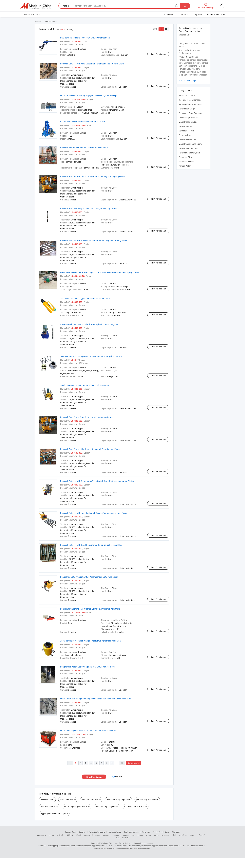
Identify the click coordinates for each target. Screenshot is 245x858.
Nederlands (165, 835)
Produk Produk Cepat (161, 832)
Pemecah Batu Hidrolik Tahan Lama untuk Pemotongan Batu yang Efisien (92, 176)
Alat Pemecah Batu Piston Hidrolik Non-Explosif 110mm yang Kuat (89, 324)
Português (116, 835)
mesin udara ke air (68, 799)
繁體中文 (69, 835)
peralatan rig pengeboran (147, 799)
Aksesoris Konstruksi (188, 95)
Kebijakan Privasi (114, 832)
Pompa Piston (185, 166)
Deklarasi (82, 832)
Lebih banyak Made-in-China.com (137, 832)
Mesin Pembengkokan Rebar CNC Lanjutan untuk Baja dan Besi (88, 730)
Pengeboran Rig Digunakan (118, 799)
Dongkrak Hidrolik (186, 130)
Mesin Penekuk (185, 126)
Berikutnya (133, 763)
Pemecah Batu (185, 135)
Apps (197, 14)
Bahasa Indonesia (122, 838)
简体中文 (60, 835)
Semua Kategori (31, 14)
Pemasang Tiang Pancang (190, 113)
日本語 (78, 835)
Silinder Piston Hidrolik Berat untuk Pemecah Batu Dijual (84, 385)
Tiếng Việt (201, 835)
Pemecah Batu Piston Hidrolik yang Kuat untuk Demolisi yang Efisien (90, 449)
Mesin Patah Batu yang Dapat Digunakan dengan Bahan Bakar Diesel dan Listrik (95, 698)
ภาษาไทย (183, 835)
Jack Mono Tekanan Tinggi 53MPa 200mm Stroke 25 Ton (85, 298)
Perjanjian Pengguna (97, 832)
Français (87, 835)
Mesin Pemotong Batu (188, 148)
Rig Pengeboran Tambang (190, 100)
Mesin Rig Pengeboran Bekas (77, 806)
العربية (156, 835)
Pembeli (167, 14)
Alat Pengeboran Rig (50, 806)
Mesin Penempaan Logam (190, 144)
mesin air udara (47, 799)
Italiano (126, 835)
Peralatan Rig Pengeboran (107, 806)
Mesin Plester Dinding (188, 122)
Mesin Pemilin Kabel (187, 139)
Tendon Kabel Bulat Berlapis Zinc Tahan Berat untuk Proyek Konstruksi (91, 356)
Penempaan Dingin (187, 108)
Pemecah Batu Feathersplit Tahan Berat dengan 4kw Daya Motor (88, 208)
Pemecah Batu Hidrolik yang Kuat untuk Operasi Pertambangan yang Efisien (93, 513)
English (51, 835)
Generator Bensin (186, 161)
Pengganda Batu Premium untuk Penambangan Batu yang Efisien (89, 577)
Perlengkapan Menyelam (189, 152)
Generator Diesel (186, 157)
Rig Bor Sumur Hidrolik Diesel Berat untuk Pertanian (82, 121)
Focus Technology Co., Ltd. (114, 843)
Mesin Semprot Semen (188, 117)
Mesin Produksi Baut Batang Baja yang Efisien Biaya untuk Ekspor (89, 95)
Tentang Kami (70, 832)
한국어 (148, 835)
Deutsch (106, 835)
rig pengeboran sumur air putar (54, 813)
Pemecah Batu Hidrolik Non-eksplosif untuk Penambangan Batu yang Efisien (93, 240)
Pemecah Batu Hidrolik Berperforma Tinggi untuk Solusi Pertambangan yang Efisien (97, 481)
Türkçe (192, 835)
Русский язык (137, 835)
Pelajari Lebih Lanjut (189, 80)
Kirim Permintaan (158, 54)
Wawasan (176, 832)
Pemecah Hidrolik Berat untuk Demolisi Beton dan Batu (84, 147)
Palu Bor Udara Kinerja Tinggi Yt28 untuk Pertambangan (85, 37)
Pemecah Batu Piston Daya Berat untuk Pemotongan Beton (86, 417)
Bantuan (184, 14)
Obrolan (118, 776)
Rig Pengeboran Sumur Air (190, 104)
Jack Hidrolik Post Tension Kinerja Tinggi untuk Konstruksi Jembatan (90, 640)
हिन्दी (174, 835)
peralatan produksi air (91, 799)
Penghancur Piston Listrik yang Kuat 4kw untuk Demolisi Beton (88, 666)
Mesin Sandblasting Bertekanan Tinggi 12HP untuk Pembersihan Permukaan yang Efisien (99, 272)
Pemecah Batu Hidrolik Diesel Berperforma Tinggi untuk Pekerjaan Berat (91, 545)
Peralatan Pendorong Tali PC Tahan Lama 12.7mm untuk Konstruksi (90, 608)
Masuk (222, 7)
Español (97, 835)
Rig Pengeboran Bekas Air (135, 806)
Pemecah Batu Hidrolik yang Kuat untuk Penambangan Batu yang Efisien (92, 63)
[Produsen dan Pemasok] (35, 6)
